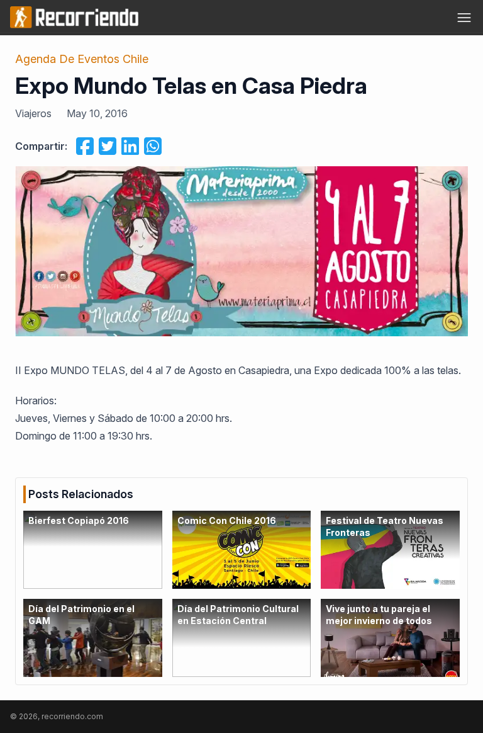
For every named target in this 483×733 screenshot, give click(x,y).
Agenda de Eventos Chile (81, 58)
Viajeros (33, 113)
